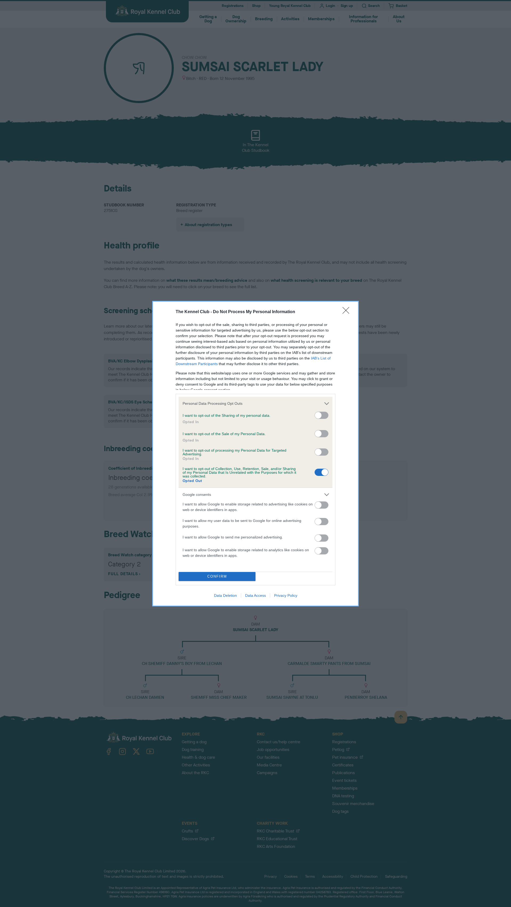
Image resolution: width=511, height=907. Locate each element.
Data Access (255, 595)
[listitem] (255, 403)
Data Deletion (225, 595)
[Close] (348, 312)
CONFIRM (217, 576)
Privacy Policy (285, 595)
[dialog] (255, 454)
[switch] (321, 415)
